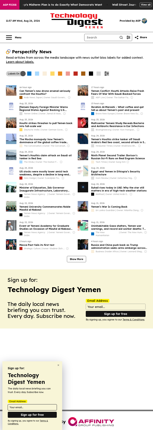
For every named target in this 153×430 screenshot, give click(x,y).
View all (145, 4)
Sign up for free (115, 314)
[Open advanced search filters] (128, 37)
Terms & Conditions (133, 319)
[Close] (58, 365)
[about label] (20, 97)
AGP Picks (9, 4)
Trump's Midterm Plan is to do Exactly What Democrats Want (59, 4)
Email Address (97, 301)
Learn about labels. (20, 62)
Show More (76, 259)
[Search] (121, 37)
